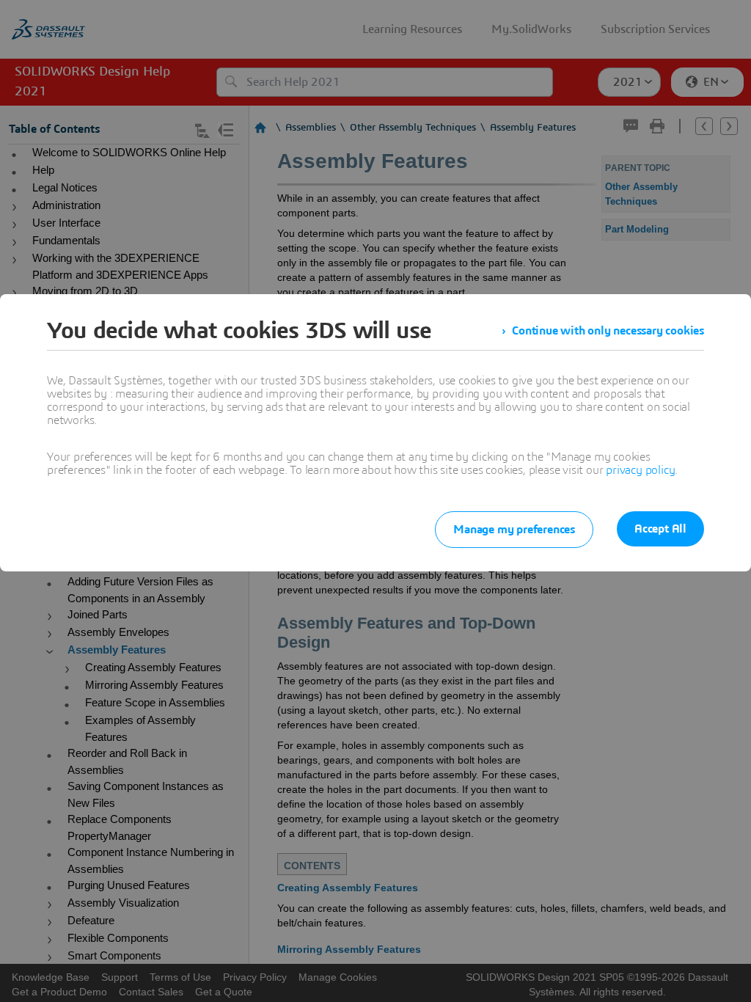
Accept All (660, 529)
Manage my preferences (514, 529)
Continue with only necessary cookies (608, 331)
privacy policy (640, 470)
